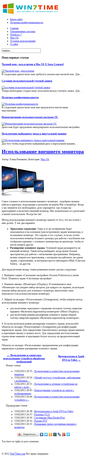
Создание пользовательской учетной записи (27, 80)
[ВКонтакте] (41, 434)
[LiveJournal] (59, 434)
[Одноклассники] (50, 434)
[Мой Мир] (55, 434)
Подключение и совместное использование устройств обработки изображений (24, 358)
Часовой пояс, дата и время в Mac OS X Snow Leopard (33, 64)
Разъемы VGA (42, 414)
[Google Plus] (64, 434)
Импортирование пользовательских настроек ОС (30, 117)
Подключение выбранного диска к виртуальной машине (34, 133)
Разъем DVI (40, 420)
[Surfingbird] (68, 434)
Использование (43, 151)
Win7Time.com (17, 453)
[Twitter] (46, 434)
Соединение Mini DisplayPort (49, 417)
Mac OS (45, 159)
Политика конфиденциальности (20, 97)
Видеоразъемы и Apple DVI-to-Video (53, 411)
